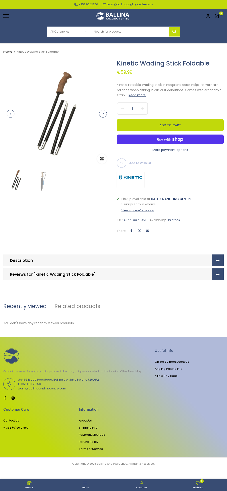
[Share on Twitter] (139, 231)
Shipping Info (88, 428)
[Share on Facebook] (131, 231)
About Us (85, 420)
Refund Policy (88, 442)
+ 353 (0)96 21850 (16, 428)
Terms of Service (91, 449)
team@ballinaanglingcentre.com (130, 4)
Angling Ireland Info (168, 369)
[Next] (103, 113)
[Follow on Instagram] (13, 398)
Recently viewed (25, 306)
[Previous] (10, 113)
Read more (137, 95)
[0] (217, 16)
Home (7, 52)
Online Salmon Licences (172, 362)
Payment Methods (92, 435)
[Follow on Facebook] (5, 398)
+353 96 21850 (88, 4)
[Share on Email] (147, 231)
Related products (77, 306)
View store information (137, 210)
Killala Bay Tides (166, 376)
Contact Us (11, 420)
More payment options (170, 150)
